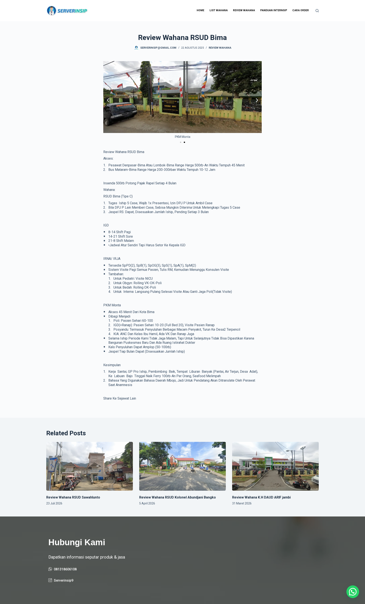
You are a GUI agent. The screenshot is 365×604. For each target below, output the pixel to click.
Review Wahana (244, 10)
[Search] (317, 10)
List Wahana (219, 10)
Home (200, 10)
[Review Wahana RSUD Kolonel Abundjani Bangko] (182, 466)
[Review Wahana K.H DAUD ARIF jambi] (275, 466)
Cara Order (300, 10)
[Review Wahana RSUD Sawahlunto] (89, 466)
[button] (108, 100)
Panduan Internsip (273, 10)
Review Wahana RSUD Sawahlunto (73, 497)
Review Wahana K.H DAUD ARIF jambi (261, 497)
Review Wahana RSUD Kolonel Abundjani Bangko (177, 497)
